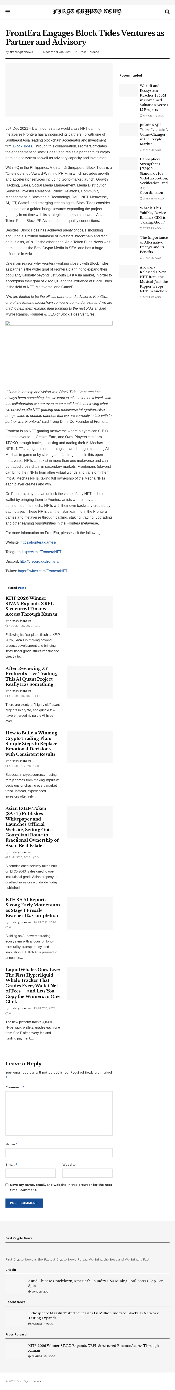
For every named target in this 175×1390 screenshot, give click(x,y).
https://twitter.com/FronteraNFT (42, 571)
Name (11, 1144)
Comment (15, 1087)
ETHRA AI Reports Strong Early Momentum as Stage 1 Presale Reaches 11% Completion (32, 907)
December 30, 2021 (57, 52)
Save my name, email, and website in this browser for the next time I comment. (61, 1187)
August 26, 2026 (20, 696)
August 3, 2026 (19, 857)
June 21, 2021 (40, 1291)
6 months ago (153, 115)
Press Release (88, 52)
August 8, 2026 (19, 766)
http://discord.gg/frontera (39, 561)
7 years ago (151, 228)
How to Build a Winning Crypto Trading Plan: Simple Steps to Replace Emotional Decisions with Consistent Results (31, 744)
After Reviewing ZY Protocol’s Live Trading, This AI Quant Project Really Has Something (31, 676)
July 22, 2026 (46, 922)
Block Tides (22, 146)
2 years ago (151, 150)
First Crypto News (28, 1381)
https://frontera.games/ (38, 542)
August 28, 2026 (20, 625)
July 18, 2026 (46, 1008)
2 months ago (153, 198)
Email (11, 1164)
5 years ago (151, 297)
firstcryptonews (21, 52)
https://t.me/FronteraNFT (42, 552)
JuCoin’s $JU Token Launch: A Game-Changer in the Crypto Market (154, 134)
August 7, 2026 (42, 1323)
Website (69, 1164)
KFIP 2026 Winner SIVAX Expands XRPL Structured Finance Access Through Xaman (31, 606)
